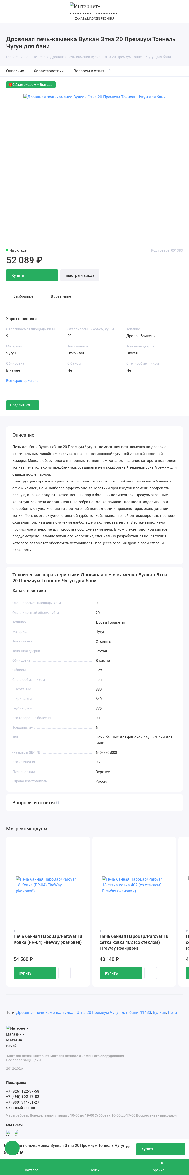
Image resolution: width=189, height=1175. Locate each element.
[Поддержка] (180, 9)
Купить (25, 973)
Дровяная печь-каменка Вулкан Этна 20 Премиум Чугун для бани (77, 1012)
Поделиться (20, 405)
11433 (145, 1012)
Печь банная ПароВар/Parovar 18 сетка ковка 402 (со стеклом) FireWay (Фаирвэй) (134, 942)
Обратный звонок (20, 1108)
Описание (15, 71)
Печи (172, 1012)
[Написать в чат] (12, 1148)
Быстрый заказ (79, 275)
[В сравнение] (74, 843)
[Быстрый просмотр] (64, 973)
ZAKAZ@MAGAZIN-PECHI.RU (94, 18)
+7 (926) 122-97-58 (22, 1091)
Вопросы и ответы (92, 71)
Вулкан (159, 1012)
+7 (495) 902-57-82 (22, 1097)
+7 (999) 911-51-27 (22, 1102)
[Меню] (9, 9)
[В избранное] (83, 843)
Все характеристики (22, 381)
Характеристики (49, 71)
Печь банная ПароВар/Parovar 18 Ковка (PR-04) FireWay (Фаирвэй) (48, 939)
